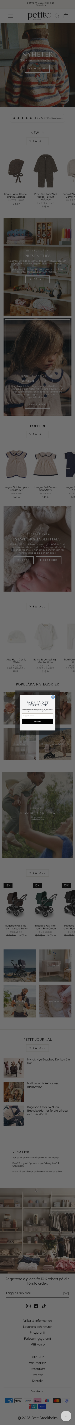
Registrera (37, 721)
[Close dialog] (53, 696)
